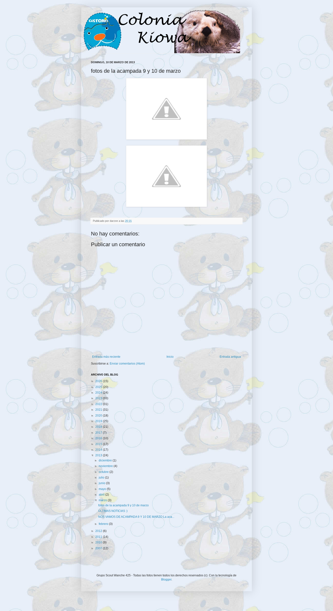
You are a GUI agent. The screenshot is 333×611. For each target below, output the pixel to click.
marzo (103, 500)
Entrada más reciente (106, 356)
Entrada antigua (230, 356)
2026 (99, 381)
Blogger (166, 579)
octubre (104, 472)
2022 (99, 404)
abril (102, 494)
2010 (99, 542)
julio (102, 477)
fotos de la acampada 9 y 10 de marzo (123, 505)
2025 (99, 387)
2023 (99, 398)
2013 (99, 455)
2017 (99, 432)
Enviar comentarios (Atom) (127, 363)
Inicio (170, 356)
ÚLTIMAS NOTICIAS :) (112, 511)
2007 (99, 548)
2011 (99, 537)
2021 (99, 409)
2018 (99, 426)
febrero (104, 524)
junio (102, 483)
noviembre (106, 466)
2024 (99, 392)
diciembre (106, 460)
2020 (99, 415)
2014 (99, 449)
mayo (103, 489)
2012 (99, 531)
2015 (99, 444)
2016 (99, 438)
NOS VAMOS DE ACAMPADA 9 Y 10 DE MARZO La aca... (136, 517)
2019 (99, 421)
